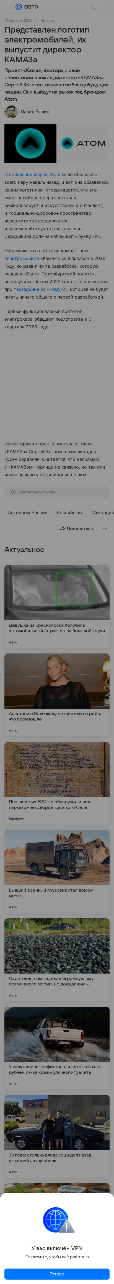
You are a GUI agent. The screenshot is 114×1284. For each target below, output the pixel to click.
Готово (57, 1274)
